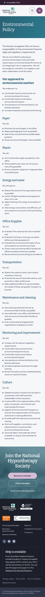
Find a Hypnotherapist (10, 525)
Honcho (13, 583)
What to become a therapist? (22, 490)
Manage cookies (8, 579)
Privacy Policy (20, 579)
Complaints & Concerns (33, 529)
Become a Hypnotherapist (8, 530)
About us (27, 525)
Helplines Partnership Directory (18, 570)
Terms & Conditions (34, 579)
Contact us (28, 532)
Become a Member (9, 535)
